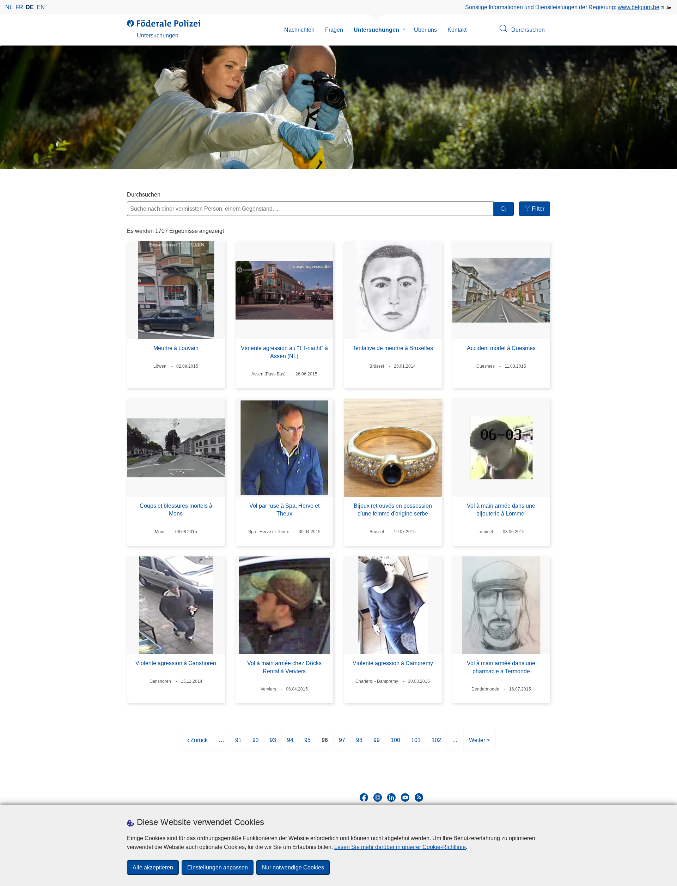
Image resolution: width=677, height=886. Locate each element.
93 (273, 743)
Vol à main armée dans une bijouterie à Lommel (501, 510)
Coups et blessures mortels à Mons (176, 510)
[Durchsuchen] (504, 209)
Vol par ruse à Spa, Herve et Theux (284, 510)
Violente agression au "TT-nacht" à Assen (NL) (284, 352)
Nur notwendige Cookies (293, 867)
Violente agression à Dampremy (393, 663)
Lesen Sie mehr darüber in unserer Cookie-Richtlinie (400, 847)
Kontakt (456, 30)
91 (238, 743)
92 (255, 743)
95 (307, 743)
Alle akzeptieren (153, 867)
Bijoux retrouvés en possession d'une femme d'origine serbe (393, 510)
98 (359, 743)
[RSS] (419, 797)
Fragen (334, 30)
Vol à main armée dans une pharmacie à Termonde (501, 667)
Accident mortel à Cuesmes (501, 348)
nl (9, 7)
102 (436, 743)
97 (342, 743)
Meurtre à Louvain (176, 348)
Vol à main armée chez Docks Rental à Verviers (284, 667)
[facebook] (364, 797)
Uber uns (425, 30)
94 (290, 743)
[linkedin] (391, 797)
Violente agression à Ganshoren (175, 663)
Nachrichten (299, 30)
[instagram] (377, 797)
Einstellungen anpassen (217, 867)
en (41, 7)
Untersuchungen (376, 30)
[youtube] (405, 797)
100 (395, 743)
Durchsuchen (143, 195)
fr (19, 7)
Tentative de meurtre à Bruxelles (393, 348)
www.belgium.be (638, 7)
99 (376, 743)
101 (416, 743)
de (30, 7)
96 (325, 743)
